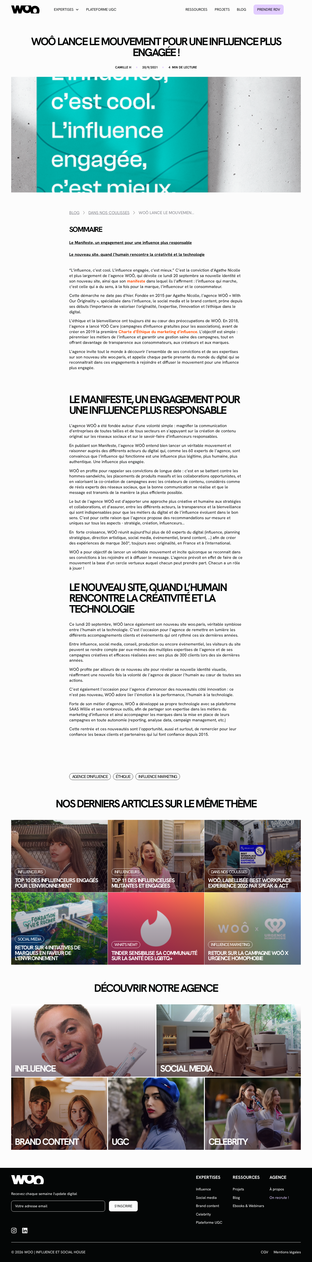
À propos (277, 1189)
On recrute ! (279, 1197)
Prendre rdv (268, 9)
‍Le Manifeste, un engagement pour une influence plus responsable (130, 242)
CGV (264, 1252)
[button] (66, 9)
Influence (203, 1189)
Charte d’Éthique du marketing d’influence (158, 331)
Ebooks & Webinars (248, 1205)
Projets (222, 9)
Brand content (207, 1205)
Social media (206, 1197)
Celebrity (203, 1214)
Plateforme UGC (101, 9)
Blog (241, 9)
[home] (25, 9)
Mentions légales (287, 1252)
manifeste (136, 281)
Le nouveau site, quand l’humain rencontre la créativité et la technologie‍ (137, 254)
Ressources (196, 9)
